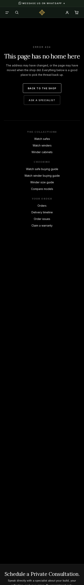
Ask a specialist (42, 100)
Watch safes (42, 138)
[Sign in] (67, 12)
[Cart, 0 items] (76, 12)
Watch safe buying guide (42, 169)
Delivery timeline (42, 212)
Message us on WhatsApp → (43, 3)
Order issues (42, 219)
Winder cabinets (42, 152)
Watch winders (42, 145)
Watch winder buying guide (42, 175)
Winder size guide (42, 182)
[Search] (17, 12)
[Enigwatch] (42, 12)
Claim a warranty (42, 225)
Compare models (42, 189)
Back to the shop (42, 88)
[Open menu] (7, 12)
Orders (42, 205)
